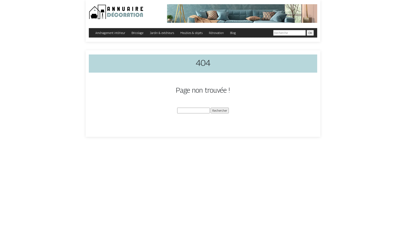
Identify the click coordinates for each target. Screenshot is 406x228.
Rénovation (216, 33)
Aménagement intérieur (110, 33)
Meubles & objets (191, 33)
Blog (233, 33)
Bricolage (137, 33)
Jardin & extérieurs (162, 33)
